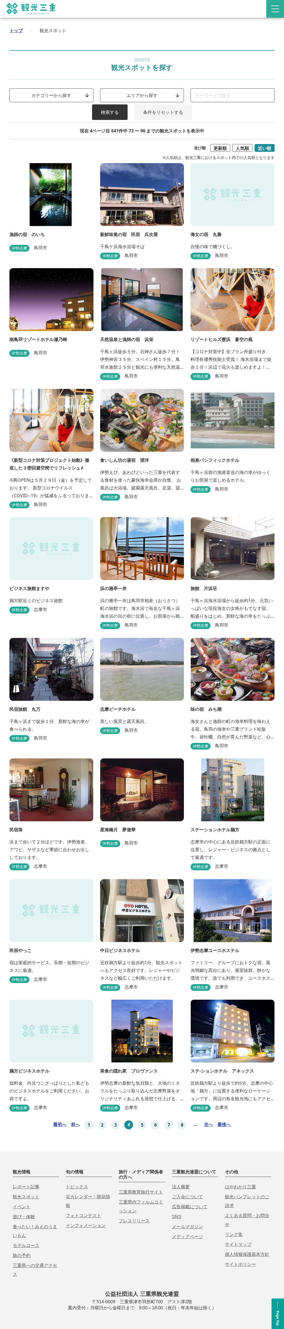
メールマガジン (187, 1226)
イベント (22, 1206)
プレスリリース (134, 1220)
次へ (208, 1124)
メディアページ (187, 1236)
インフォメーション (86, 1225)
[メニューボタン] (275, 9)
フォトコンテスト (83, 1215)
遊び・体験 (24, 1216)
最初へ (60, 1124)
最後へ (224, 1124)
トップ (16, 30)
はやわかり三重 (240, 1186)
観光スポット (26, 1196)
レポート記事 (26, 1186)
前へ (75, 1124)
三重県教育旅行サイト (141, 1192)
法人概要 (181, 1186)
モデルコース (26, 1245)
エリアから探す (142, 95)
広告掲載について (189, 1206)
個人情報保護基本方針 (247, 1254)
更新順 (220, 148)
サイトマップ (238, 1244)
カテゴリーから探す (51, 95)
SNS (176, 1216)
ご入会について (187, 1196)
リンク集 (234, 1234)
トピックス (77, 1186)
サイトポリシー (240, 1264)
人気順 (242, 148)
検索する (110, 112)
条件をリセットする (163, 112)
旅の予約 (22, 1255)
